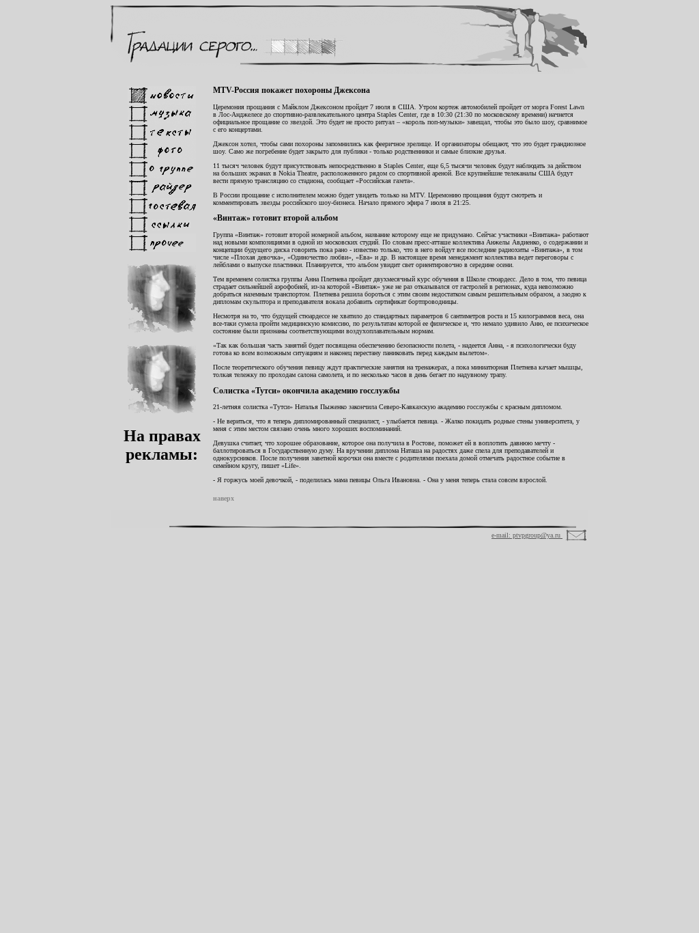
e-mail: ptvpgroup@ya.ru (526, 535)
